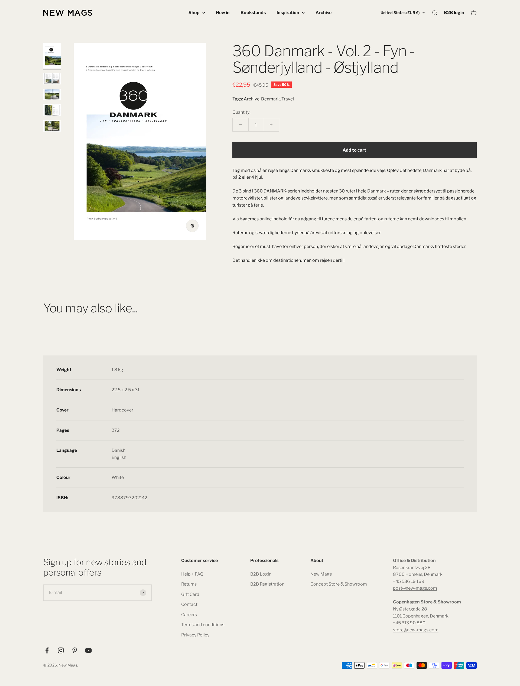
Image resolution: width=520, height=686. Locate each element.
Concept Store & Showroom (338, 584)
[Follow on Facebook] (47, 650)
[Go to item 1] (52, 56)
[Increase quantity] (271, 124)
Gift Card (190, 594)
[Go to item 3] (52, 95)
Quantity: (241, 112)
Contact (189, 604)
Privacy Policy (195, 635)
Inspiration (288, 12)
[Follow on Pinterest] (74, 650)
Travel (287, 99)
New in (223, 12)
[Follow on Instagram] (60, 650)
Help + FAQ (192, 574)
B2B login (454, 12)
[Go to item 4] (52, 110)
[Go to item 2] (52, 79)
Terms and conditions (202, 624)
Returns (189, 584)
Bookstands (253, 12)
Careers (189, 614)
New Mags (321, 574)
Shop (194, 12)
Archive (324, 12)
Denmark (270, 99)
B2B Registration (267, 584)
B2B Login (260, 574)
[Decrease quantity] (240, 124)
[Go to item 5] (52, 126)
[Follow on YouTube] (88, 650)
